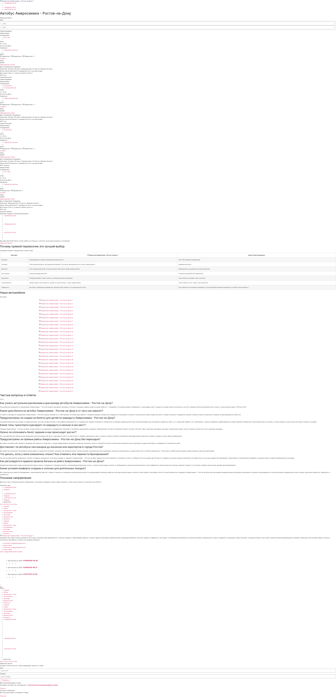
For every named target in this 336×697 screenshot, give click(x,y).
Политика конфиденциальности (15, 543)
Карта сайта (8, 545)
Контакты (7, 519)
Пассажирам (8, 512)
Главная (6, 506)
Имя (1, 668)
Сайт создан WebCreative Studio (11, 552)
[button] (6, 18)
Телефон (3, 673)
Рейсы (6, 508)
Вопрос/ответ (8, 517)
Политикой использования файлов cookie (43, 685)
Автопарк (7, 515)
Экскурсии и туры (10, 510)
